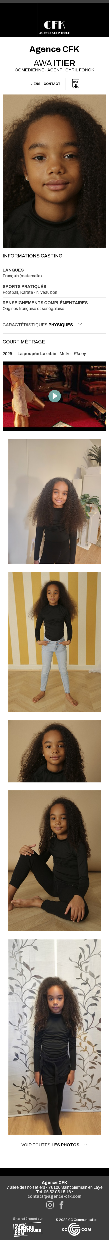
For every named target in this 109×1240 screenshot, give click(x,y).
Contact (52, 84)
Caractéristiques (38, 324)
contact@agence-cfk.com (54, 1196)
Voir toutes (50, 1145)
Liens (35, 84)
